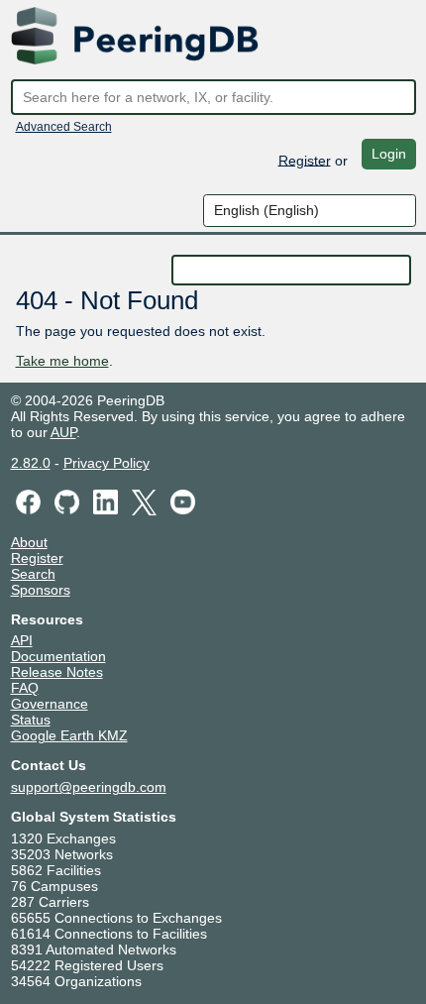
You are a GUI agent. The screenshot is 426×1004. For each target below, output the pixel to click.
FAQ (25, 688)
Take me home (62, 361)
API (22, 640)
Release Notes (57, 672)
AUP (63, 432)
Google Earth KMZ (69, 735)
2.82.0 (31, 463)
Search (33, 574)
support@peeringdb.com (88, 787)
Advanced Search (64, 127)
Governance (49, 704)
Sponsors (40, 590)
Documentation (58, 656)
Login (389, 154)
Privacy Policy (106, 463)
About (29, 542)
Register (304, 159)
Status (31, 719)
